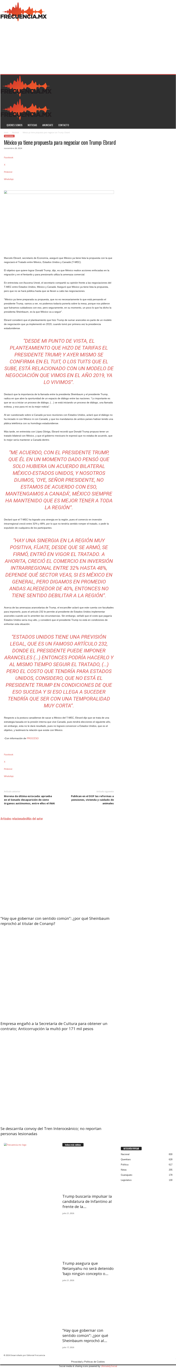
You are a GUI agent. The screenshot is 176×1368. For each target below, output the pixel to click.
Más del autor (35, 818)
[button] (170, 102)
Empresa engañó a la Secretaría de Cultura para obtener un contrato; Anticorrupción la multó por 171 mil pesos (54, 1026)
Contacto (63, 125)
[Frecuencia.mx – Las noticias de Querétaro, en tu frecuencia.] (23, 11)
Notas (124, 1169)
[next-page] (3, 1141)
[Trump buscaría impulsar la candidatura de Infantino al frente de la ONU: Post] (88, 1169)
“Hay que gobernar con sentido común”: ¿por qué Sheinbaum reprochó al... (85, 1335)
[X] (7, 1168)
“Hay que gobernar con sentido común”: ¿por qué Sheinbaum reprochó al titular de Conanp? (55, 921)
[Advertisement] (88, 48)
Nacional (15, 132)
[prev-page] (1, 1141)
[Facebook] (5, 1168)
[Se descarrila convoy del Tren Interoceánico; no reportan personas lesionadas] (59, 1077)
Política (124, 1164)
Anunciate (47, 125)
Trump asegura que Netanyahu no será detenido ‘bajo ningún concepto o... (88, 1268)
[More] (59, 185)
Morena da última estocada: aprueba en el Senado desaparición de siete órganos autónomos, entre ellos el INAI (29, 799)
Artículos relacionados (14, 818)
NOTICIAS (32, 125)
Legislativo (126, 1180)
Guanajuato (126, 1175)
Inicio (6, 132)
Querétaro (126, 1159)
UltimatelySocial (109, 1366)
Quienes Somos (15, 125)
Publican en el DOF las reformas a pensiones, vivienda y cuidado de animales (92, 799)
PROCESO (33, 738)
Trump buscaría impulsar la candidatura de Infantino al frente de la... (87, 1201)
